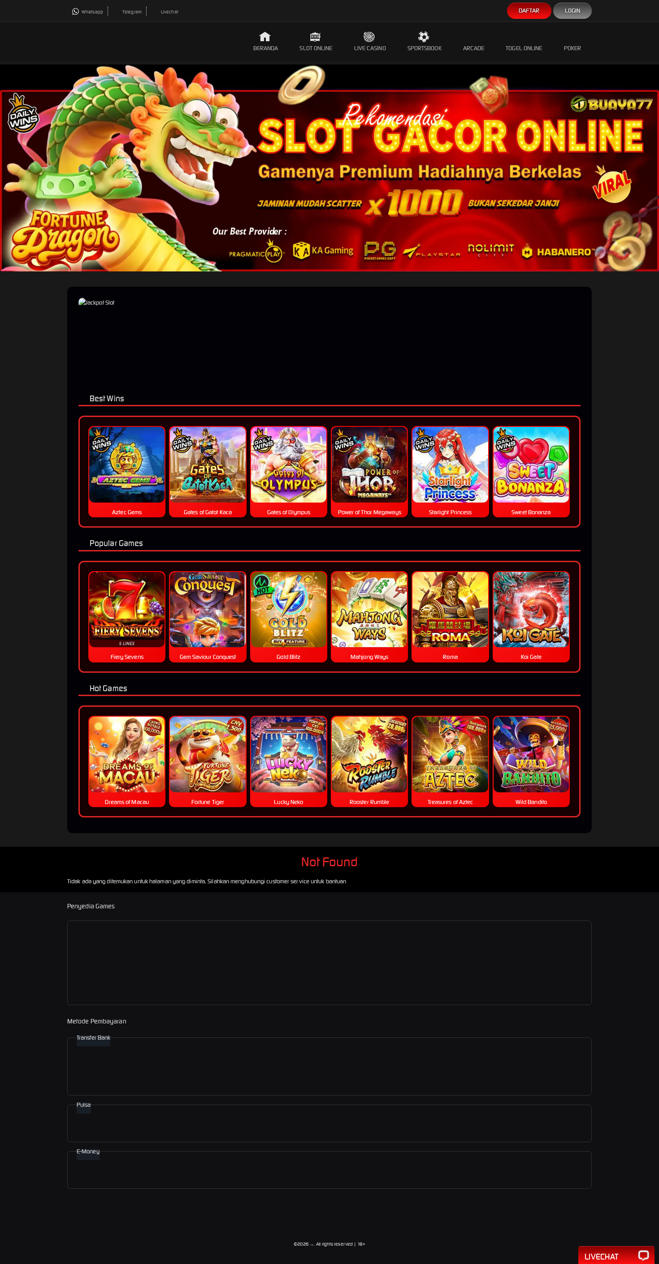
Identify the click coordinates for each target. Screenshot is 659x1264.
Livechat (169, 12)
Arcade (474, 48)
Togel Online (524, 48)
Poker (572, 48)
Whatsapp (92, 12)
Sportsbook (425, 48)
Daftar (529, 10)
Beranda (265, 48)
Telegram (131, 12)
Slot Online (315, 48)
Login (573, 10)
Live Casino (370, 48)
